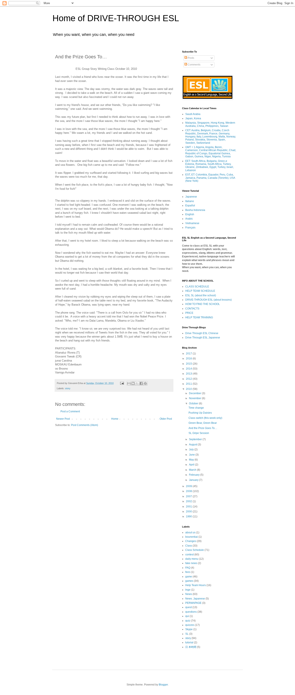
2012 (189, 378)
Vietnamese (192, 223)
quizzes (189, 624)
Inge (187, 589)
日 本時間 (190, 647)
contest (189, 554)
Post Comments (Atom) (84, 425)
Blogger (163, 684)
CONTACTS (192, 308)
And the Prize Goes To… (203, 428)
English (189, 214)
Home (114, 418)
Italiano (189, 201)
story (67, 388)
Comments (193, 64)
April (192, 464)
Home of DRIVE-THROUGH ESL (115, 18)
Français (190, 227)
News (188, 594)
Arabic (189, 218)
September (196, 439)
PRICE (189, 312)
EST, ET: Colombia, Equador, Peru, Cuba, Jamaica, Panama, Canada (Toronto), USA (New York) (210, 177)
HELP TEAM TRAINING (199, 317)
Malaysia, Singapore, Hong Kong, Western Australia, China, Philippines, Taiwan (210, 124)
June (192, 454)
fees (187, 572)
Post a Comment (70, 411)
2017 (189, 353)
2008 (189, 491)
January (194, 479)
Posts (190, 57)
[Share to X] (137, 383)
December (195, 393)
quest (188, 607)
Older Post (166, 418)
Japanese (191, 196)
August (193, 444)
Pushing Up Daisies (200, 412)
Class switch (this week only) (205, 417)
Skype (189, 629)
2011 (189, 383)
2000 (189, 511)
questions (191, 611)
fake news (191, 563)
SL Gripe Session (199, 433)
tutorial (189, 642)
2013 (189, 373)
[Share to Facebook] (141, 383)
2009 (189, 486)
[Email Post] (122, 383)
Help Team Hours (195, 585)
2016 (189, 358)
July (191, 449)
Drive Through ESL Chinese (201, 333)
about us (190, 532)
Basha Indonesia (195, 210)
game (188, 576)
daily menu (191, 558)
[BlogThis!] (133, 383)
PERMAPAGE (193, 602)
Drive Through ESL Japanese (202, 337)
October (194, 403)
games (189, 580)
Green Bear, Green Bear (203, 422)
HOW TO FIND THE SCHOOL (202, 304)
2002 (189, 501)
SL (187, 633)
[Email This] (129, 383)
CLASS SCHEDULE (197, 286)
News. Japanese (195, 598)
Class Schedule (194, 550)
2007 (189, 496)
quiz (187, 620)
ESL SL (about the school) (200, 295)
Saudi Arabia (192, 114)
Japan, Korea (193, 118)
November (195, 398)
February (194, 474)
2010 (189, 389)
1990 (189, 516)
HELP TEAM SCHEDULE (200, 290)
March (193, 469)
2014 (189, 368)
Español (190, 205)
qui (187, 616)
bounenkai (191, 536)
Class (188, 545)
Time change (196, 407)
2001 (189, 506)
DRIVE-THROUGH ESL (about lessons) (208, 299)
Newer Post (63, 418)
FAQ (187, 567)
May (192, 459)
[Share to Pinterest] (145, 383)
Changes (190, 541)
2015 (189, 363)
